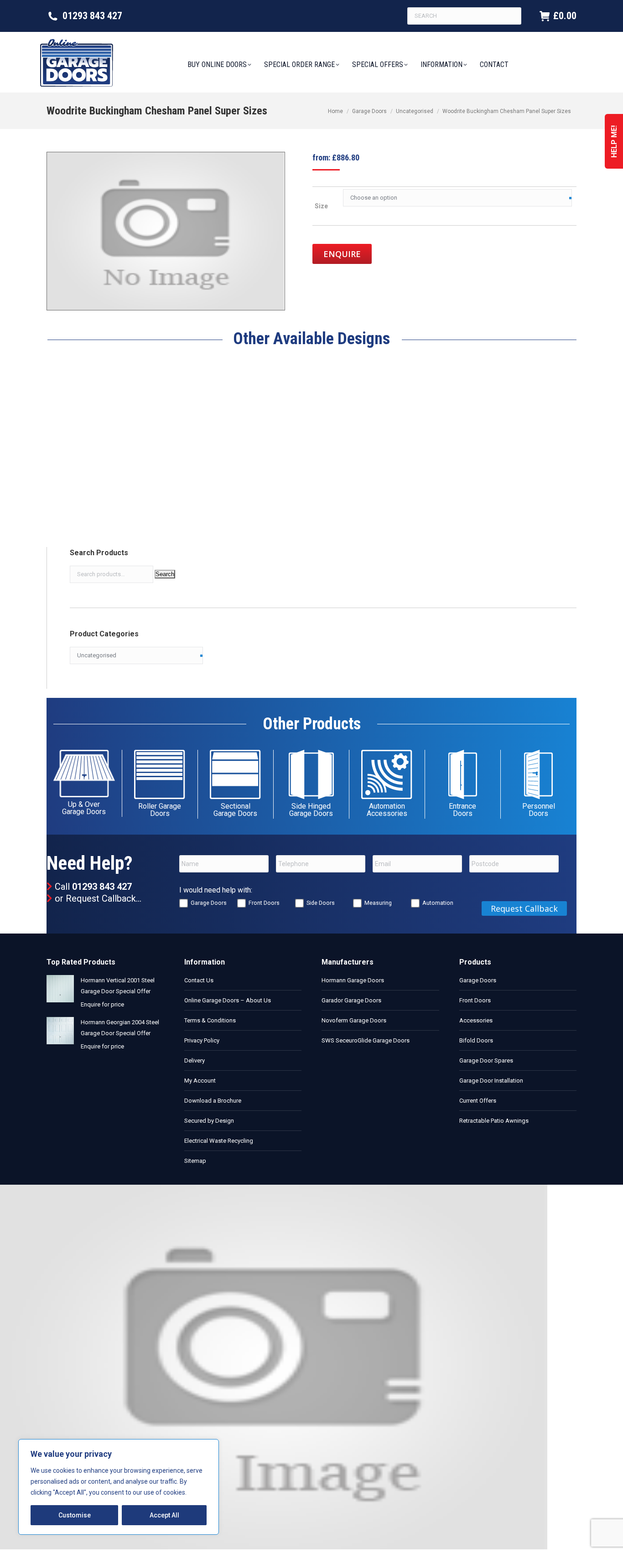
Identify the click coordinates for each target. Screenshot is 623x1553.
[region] (118, 1487)
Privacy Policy (201, 1040)
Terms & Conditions (210, 1020)
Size (321, 206)
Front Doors (264, 902)
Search (165, 574)
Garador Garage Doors (351, 1000)
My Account (200, 1080)
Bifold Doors (476, 1040)
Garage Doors (209, 902)
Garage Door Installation (491, 1080)
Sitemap (195, 1160)
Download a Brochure (212, 1100)
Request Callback (101, 898)
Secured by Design (209, 1120)
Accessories (476, 1020)
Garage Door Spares (486, 1060)
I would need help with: (215, 890)
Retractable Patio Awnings (494, 1120)
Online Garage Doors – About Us (227, 1000)
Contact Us (198, 980)
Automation (437, 902)
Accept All (164, 1515)
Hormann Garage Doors (353, 980)
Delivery (194, 1060)
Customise (74, 1515)
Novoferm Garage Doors (354, 1020)
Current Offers (477, 1100)
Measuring (378, 902)
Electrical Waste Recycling (218, 1140)
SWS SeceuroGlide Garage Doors (366, 1040)
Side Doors (320, 902)
